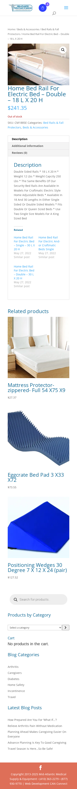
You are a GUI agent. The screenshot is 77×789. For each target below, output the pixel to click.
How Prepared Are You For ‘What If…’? (32, 720)
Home (11, 29)
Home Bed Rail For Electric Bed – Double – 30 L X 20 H (24, 272)
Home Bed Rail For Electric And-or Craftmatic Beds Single (49, 243)
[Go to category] (65, 627)
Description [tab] (19, 139)
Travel (12, 697)
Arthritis (13, 667)
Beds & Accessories (28, 29)
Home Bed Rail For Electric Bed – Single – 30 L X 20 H (24, 243)
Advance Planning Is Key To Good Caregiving (37, 742)
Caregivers (15, 673)
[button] (63, 49)
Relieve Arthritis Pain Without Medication (35, 726)
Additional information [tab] (27, 146)
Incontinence (16, 691)
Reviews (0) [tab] (19, 153)
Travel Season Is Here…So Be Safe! (30, 749)
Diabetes (13, 679)
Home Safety (16, 685)
